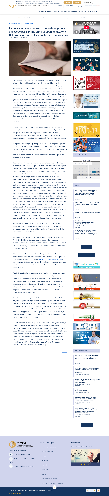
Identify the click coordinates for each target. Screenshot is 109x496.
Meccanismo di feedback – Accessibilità (52, 483)
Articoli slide (18, 18)
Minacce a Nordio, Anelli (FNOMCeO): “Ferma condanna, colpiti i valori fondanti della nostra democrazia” (87, 381)
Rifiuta (77, 2)
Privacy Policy (45, 460)
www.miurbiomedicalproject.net (50, 259)
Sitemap (44, 474)
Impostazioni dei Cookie (15, 493)
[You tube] (98, 490)
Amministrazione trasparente (49, 447)
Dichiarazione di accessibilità (49, 478)
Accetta (68, 2)
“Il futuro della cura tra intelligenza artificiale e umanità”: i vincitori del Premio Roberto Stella (87, 204)
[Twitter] (94, 490)
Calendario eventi (86, 255)
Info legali (44, 465)
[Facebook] (91, 490)
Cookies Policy (45, 469)
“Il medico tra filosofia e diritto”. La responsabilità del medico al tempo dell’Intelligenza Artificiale (84, 222)
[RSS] (87, 490)
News (31, 23)
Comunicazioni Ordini (47, 451)
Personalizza (87, 2)
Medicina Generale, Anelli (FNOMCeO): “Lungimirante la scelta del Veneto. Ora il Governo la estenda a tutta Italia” (86, 399)
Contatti (60, 5)
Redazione (70, 5)
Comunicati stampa (23, 23)
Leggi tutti (86, 425)
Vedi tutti (86, 247)
